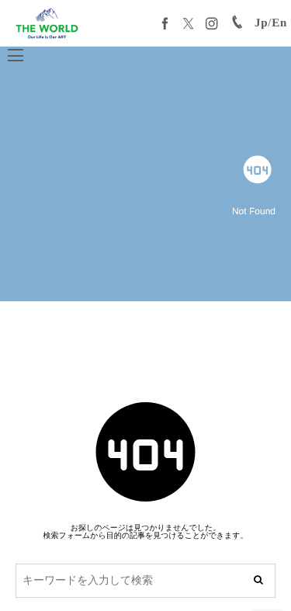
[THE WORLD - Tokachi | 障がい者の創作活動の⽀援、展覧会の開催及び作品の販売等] (47, 23)
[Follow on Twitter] (188, 23)
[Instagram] (212, 23)
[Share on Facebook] (165, 23)
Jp (261, 23)
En (279, 23)
